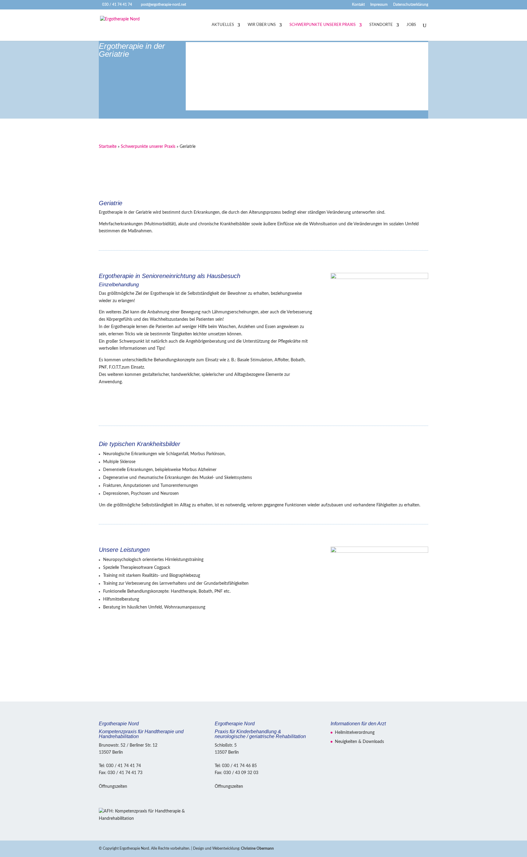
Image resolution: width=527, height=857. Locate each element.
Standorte (381, 25)
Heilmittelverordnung (355, 732)
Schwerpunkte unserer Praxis (322, 25)
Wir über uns (262, 25)
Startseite (108, 147)
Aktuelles (223, 25)
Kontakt (358, 4)
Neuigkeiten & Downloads (359, 742)
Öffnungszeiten (113, 786)
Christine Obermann (257, 848)
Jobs (411, 25)
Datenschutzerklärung (410, 4)
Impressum (379, 4)
